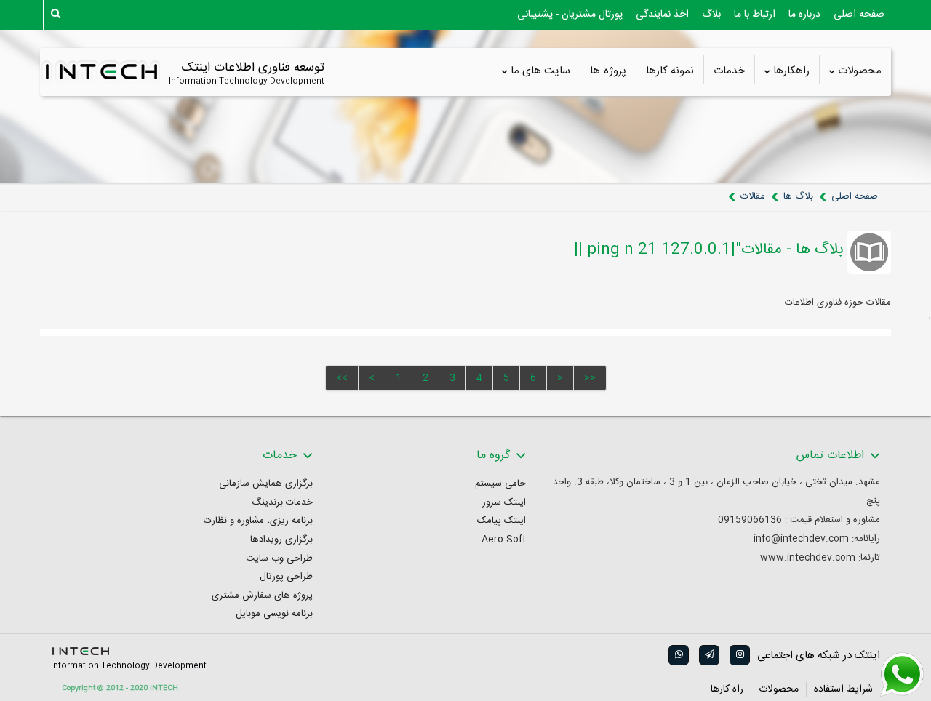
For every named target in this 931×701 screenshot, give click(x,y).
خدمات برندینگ (282, 503)
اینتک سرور (504, 503)
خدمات (729, 71)
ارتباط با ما (754, 14)
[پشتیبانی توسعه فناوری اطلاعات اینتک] (902, 675)
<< (342, 378)
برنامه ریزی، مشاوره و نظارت (258, 521)
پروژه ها (608, 71)
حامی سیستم (500, 484)
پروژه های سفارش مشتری (262, 596)
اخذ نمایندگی (662, 14)
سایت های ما (541, 71)
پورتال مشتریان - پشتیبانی (570, 14)
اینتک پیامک (501, 521)
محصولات (860, 71)
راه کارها (727, 689)
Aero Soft (504, 540)
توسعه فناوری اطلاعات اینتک (252, 67)
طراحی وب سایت (279, 559)
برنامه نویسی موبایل (274, 614)
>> (590, 378)
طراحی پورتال (286, 577)
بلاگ (711, 14)
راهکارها (791, 71)
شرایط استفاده (843, 689)
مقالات (752, 196)
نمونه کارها (670, 71)
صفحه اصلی (859, 14)
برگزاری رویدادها (281, 540)
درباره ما (804, 14)
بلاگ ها (798, 196)
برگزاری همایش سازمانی (266, 484)
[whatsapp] (678, 655)
